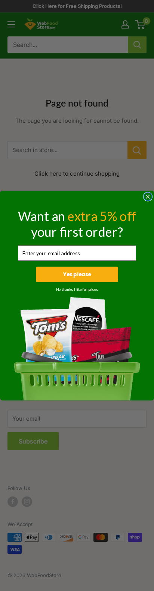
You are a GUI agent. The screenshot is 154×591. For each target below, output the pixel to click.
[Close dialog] (148, 196)
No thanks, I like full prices (77, 289)
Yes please (77, 274)
